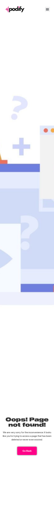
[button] (47, 9)
